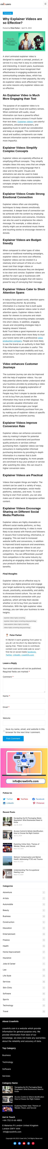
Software (7, 993)
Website (6, 718)
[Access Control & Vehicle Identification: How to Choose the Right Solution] (7, 834)
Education (7, 928)
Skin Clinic (7, 987)
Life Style (7, 975)
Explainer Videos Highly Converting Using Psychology (20, 621)
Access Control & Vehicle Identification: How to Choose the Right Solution (28, 832)
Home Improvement (11, 952)
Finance (6, 940)
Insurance (7, 958)
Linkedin (16, 655)
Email (6, 707)
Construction (8, 922)
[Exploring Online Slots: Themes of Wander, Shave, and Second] (7, 847)
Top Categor (8, 1048)
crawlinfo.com (27, 655)
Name (6, 696)
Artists (6, 898)
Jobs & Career (9, 964)
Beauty (6, 910)
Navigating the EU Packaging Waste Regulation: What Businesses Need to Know (28, 820)
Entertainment (9, 934)
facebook (31, 652)
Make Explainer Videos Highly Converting (16, 624)
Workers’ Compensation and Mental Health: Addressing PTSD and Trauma (28, 858)
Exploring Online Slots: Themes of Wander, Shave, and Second (26, 845)
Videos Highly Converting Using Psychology (17, 627)
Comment (8, 677)
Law (4, 970)
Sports (6, 999)
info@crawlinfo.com (11, 1132)
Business (6, 916)
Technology (8, 13)
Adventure (7, 892)
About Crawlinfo (10, 1021)
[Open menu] (45, 4)
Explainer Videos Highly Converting (14, 618)
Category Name (10, 1083)
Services (6, 981)
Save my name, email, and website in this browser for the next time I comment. (25, 730)
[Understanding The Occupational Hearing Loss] (7, 873)
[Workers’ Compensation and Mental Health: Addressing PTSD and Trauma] (7, 860)
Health (6, 946)
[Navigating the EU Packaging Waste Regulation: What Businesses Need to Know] (7, 821)
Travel (5, 1011)
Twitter (9, 655)
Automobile (8, 904)
